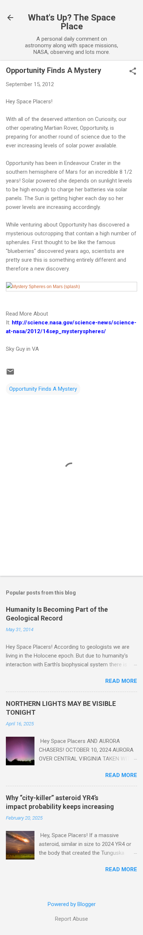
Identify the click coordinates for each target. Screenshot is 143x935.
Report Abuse (71, 919)
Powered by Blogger (72, 904)
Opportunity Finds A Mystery (43, 389)
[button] (132, 72)
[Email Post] (10, 374)
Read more (121, 681)
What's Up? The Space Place (71, 22)
